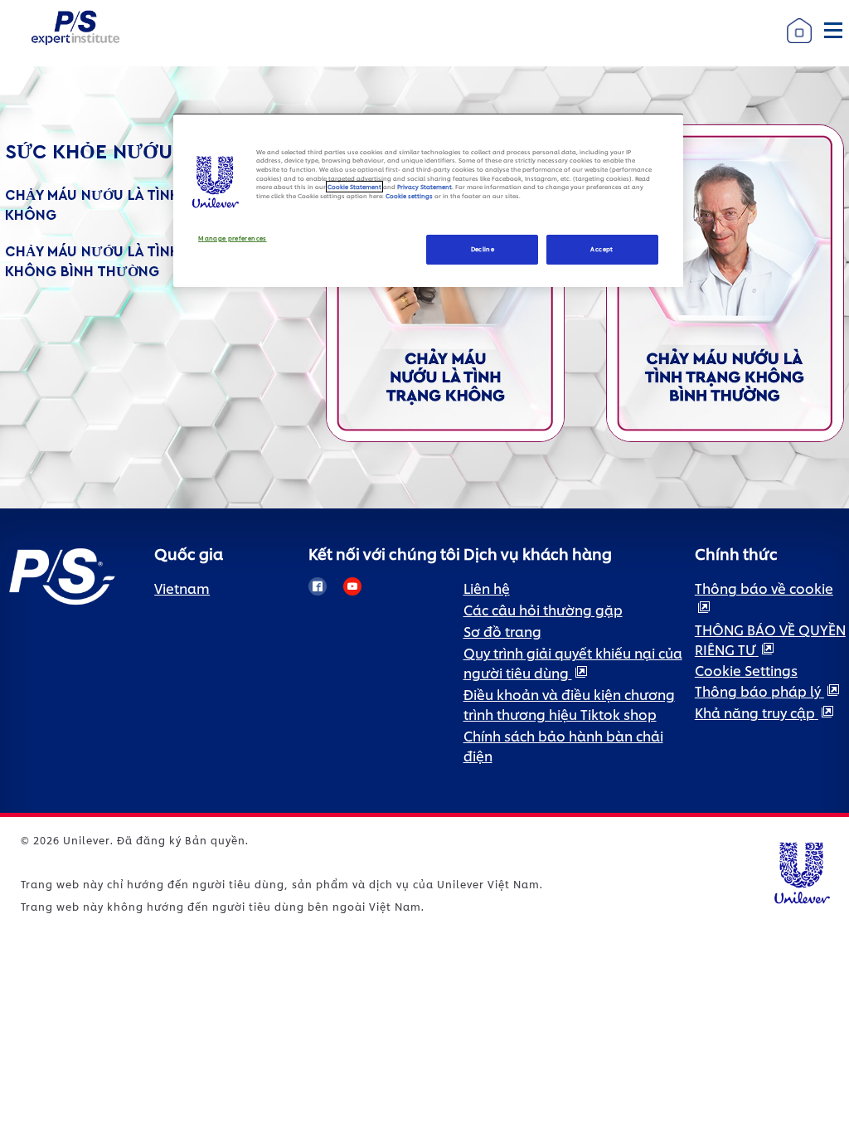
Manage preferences (232, 238)
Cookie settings (409, 196)
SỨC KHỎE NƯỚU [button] (88, 153)
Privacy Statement (424, 186)
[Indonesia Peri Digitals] (725, 280)
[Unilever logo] (801, 870)
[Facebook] (317, 586)
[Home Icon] (799, 15)
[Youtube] (352, 586)
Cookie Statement (354, 186)
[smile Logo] (75, 12)
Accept (601, 249)
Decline (483, 249)
